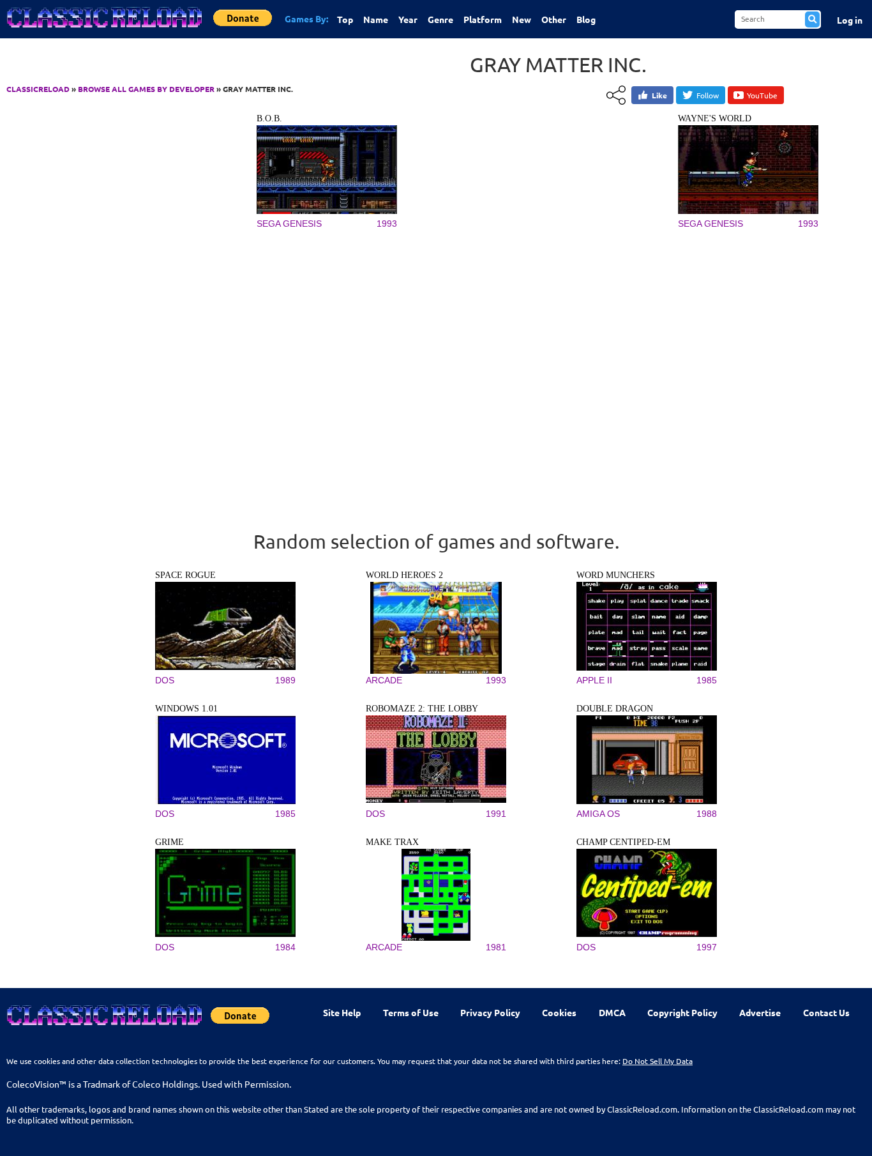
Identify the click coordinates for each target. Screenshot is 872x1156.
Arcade (384, 680)
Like (659, 95)
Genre (440, 19)
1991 (496, 814)
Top (345, 19)
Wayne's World (714, 118)
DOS (164, 680)
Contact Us (826, 1012)
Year (407, 19)
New (521, 19)
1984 (285, 947)
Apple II (594, 680)
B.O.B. (269, 118)
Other (553, 19)
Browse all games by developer (146, 89)
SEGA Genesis (289, 223)
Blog (586, 19)
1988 (706, 814)
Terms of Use (411, 1012)
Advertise (760, 1012)
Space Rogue (185, 575)
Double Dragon (614, 708)
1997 (706, 947)
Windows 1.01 (186, 708)
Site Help (342, 1012)
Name (375, 19)
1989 (285, 680)
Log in (849, 20)
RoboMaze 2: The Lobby (422, 708)
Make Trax (392, 842)
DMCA (612, 1012)
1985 (706, 680)
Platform (482, 19)
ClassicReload (38, 89)
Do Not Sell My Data (657, 1061)
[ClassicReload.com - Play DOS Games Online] (103, 30)
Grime (169, 842)
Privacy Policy (490, 1012)
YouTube (762, 95)
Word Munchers (615, 575)
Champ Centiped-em (623, 842)
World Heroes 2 (404, 575)
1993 (387, 223)
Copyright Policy (682, 1012)
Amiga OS (598, 814)
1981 (496, 947)
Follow (707, 95)
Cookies (559, 1012)
